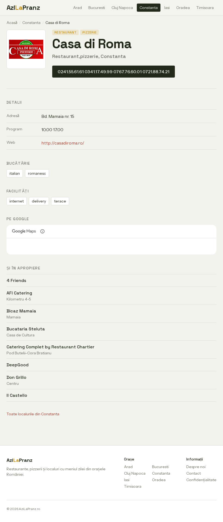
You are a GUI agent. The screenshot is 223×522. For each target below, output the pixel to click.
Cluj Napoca (122, 7)
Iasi (167, 7)
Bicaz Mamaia (21, 311)
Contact (193, 473)
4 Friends (16, 280)
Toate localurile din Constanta (33, 414)
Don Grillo (16, 377)
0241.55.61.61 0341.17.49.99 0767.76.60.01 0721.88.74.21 (113, 71)
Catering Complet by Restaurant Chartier (50, 347)
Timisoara (205, 7)
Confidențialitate (201, 479)
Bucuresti (96, 7)
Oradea (183, 7)
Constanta (149, 7)
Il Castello (17, 395)
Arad (77, 7)
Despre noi (196, 466)
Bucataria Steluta (26, 329)
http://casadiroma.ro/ (62, 143)
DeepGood (18, 365)
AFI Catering (19, 293)
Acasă (12, 22)
